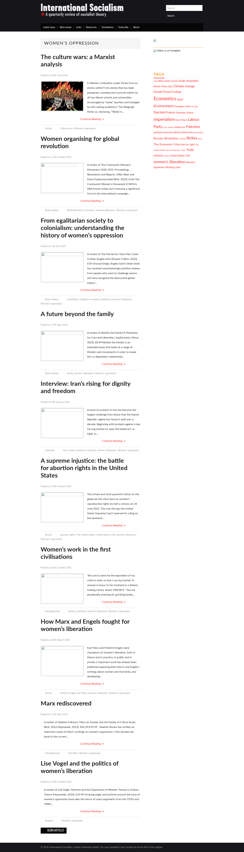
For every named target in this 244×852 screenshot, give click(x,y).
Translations (107, 27)
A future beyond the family (77, 314)
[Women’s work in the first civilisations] (62, 588)
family (70, 373)
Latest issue (49, 27)
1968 (156, 81)
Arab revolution (188, 80)
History (71, 611)
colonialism (72, 299)
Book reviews (52, 210)
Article (48, 128)
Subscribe (123, 27)
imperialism (164, 119)
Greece (189, 113)
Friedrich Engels (68, 693)
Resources (91, 27)
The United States (85, 535)
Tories (183, 150)
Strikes (191, 138)
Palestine (193, 127)
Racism (177, 132)
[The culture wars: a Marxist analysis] (62, 96)
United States (103, 535)
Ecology (176, 91)
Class (170, 86)
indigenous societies (90, 299)
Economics (165, 98)
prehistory (106, 299)
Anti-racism (171, 81)
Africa (161, 81)
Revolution (198, 133)
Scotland (182, 139)
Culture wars (66, 128)
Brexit (157, 86)
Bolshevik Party (74, 210)
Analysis (49, 820)
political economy (163, 132)
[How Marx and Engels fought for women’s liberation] (62, 660)
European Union (182, 106)
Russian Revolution (166, 138)
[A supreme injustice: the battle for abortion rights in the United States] (62, 507)
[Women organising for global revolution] (62, 177)
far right (194, 107)
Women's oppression (85, 128)
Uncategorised (52, 611)
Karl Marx (82, 693)
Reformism (187, 132)
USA (113, 535)
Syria (200, 139)
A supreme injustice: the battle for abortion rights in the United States (84, 468)
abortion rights (67, 535)
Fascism (159, 112)
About (136, 27)
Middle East (179, 127)
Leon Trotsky (168, 127)
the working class (173, 150)
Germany (181, 112)
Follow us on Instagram (168, 51)
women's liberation (105, 210)
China (164, 86)
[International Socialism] (82, 10)
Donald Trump (162, 92)
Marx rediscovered (66, 704)
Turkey (166, 156)
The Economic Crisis (167, 144)
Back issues (65, 27)
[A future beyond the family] (62, 345)
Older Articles (55, 830)
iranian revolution (77, 450)
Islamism (91, 450)
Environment (163, 106)
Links (78, 27)
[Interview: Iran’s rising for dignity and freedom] (62, 423)
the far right (188, 144)
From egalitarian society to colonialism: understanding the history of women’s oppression (82, 228)
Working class (173, 167)
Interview (49, 450)
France (170, 112)
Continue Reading (92, 119)
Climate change (184, 86)
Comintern (89, 210)
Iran (65, 450)
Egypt (180, 99)
